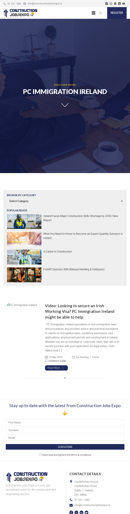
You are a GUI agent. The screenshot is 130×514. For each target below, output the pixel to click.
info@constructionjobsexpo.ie (45, 3)
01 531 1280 (14, 3)
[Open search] (100, 13)
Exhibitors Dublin (57, 361)
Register (117, 12)
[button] (56, 368)
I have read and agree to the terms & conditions (66, 455)
